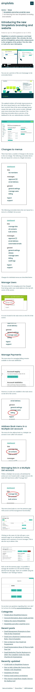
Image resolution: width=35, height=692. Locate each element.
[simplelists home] (7, 3)
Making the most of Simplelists (14, 621)
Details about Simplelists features (15, 615)
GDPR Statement (28, 688)
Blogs (10, 10)
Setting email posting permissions (16, 676)
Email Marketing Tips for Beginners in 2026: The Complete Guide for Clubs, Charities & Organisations (17, 654)
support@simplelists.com (24, 608)
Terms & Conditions (7, 688)
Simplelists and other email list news (17, 12)
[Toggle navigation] (32, 3)
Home (3, 10)
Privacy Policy (18, 688)
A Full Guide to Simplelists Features (16, 664)
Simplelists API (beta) (11, 673)
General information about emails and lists (18, 618)
